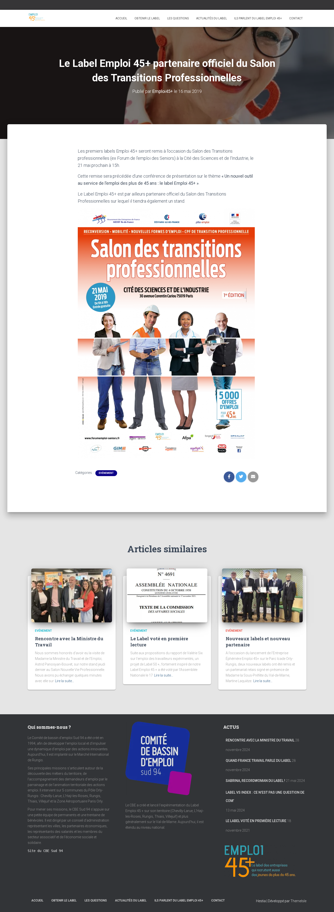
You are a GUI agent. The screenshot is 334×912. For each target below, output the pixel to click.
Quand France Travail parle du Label (258, 761)
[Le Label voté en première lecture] (167, 595)
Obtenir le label (147, 18)
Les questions (178, 18)
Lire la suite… (64, 681)
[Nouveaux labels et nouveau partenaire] (262, 595)
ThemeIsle (298, 901)
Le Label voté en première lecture (256, 821)
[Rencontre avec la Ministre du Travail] (71, 595)
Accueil (121, 18)
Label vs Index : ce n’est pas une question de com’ (265, 796)
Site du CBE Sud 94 (45, 851)
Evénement (106, 473)
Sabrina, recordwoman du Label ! (255, 781)
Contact (296, 18)
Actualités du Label (211, 18)
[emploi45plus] (37, 18)
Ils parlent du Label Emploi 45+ (258, 18)
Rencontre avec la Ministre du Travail (260, 740)
